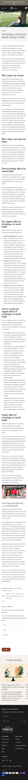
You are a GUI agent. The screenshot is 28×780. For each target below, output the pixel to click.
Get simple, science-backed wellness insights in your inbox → (14, 2)
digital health (19, 594)
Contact (18, 739)
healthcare (21, 152)
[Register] (24, 721)
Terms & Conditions (21, 745)
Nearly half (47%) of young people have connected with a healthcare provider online (13, 467)
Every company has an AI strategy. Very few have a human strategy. (13, 687)
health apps (9, 596)
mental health (16, 596)
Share (3, 601)
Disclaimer (18, 742)
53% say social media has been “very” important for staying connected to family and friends (14, 441)
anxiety (4, 30)
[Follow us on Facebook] (7, 760)
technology (9, 598)
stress (22, 596)
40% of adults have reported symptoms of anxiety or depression (13, 83)
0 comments (9, 590)
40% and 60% (10, 90)
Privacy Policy (11, 618)
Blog (3, 748)
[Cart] (25, 8)
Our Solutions (5, 739)
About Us (4, 745)
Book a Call (5, 742)
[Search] (5, 8)
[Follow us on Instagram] (3, 760)
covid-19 (12, 594)
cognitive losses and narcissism (15, 211)
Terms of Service (21, 618)
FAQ (3, 751)
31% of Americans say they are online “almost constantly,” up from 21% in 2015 (13, 156)
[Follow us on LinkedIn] (10, 760)
